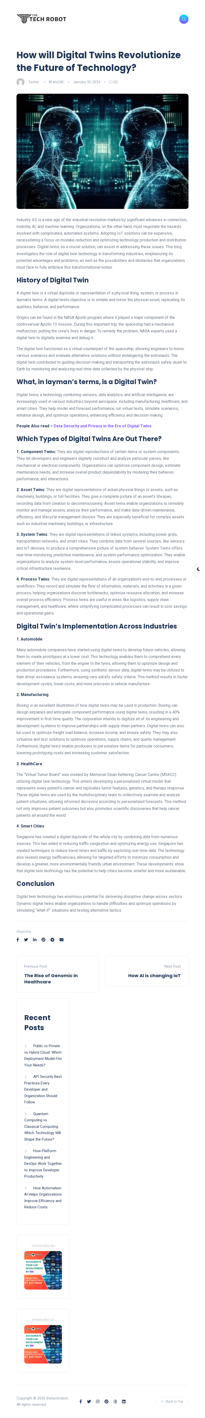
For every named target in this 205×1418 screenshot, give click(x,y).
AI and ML (56, 82)
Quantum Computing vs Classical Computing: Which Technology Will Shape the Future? (42, 1127)
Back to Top (174, 1401)
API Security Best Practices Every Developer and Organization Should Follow (43, 1089)
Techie (34, 82)
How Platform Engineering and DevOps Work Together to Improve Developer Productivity (43, 1164)
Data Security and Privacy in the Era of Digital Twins (103, 426)
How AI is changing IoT (154, 975)
